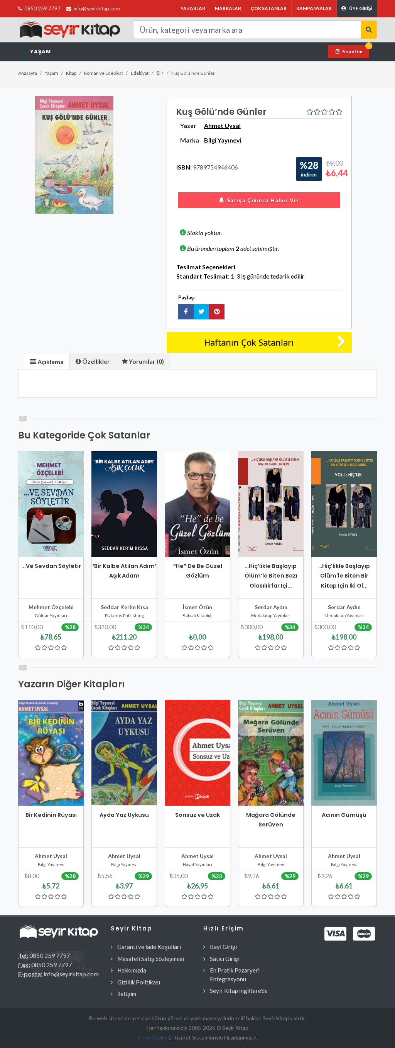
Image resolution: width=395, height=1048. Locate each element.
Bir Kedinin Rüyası (51, 815)
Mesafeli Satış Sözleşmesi (150, 958)
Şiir (160, 73)
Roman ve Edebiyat (103, 73)
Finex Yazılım (153, 1037)
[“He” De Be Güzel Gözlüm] (197, 504)
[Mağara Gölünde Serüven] (271, 753)
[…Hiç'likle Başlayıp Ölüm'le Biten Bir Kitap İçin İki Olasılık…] (344, 504)
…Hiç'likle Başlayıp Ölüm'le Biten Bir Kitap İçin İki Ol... (344, 576)
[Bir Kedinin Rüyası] (51, 753)
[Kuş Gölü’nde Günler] (74, 155)
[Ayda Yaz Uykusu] (124, 753)
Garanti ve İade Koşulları (149, 946)
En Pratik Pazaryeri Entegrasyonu (235, 974)
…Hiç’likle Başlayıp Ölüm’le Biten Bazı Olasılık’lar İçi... (271, 576)
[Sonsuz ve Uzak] (197, 753)
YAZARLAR (193, 8)
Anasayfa (27, 73)
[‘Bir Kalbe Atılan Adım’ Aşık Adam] (124, 504)
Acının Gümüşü (344, 815)
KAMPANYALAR (314, 8)
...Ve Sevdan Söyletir (51, 566)
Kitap (71, 73)
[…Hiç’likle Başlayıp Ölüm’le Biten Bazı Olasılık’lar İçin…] (271, 504)
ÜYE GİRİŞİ (360, 8)
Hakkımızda (131, 970)
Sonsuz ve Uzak (197, 815)
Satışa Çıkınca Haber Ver (263, 200)
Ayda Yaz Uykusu (124, 815)
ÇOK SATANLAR (269, 8)
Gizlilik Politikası (138, 982)
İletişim (126, 993)
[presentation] (46, 361)
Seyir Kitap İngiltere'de (239, 990)
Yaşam (40, 51)
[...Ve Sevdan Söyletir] (51, 504)
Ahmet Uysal (222, 125)
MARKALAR (228, 8)
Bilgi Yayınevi (222, 140)
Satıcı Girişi (225, 958)
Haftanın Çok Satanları (249, 342)
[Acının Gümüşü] (344, 753)
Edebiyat (140, 73)
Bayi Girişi (223, 946)
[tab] (47, 361)
